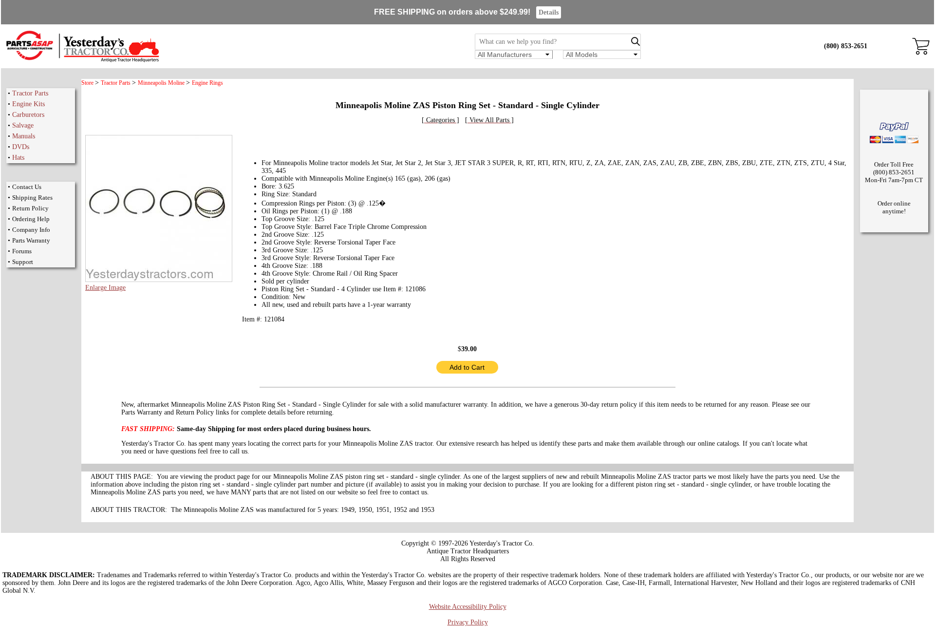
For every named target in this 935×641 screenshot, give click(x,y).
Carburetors (28, 114)
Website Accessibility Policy (467, 606)
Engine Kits (28, 104)
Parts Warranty (31, 240)
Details (549, 12)
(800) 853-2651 (845, 46)
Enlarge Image (105, 287)
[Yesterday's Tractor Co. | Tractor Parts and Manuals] (82, 60)
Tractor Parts (30, 93)
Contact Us (26, 186)
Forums (22, 251)
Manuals (23, 136)
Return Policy (30, 208)
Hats (18, 157)
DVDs (20, 147)
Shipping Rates (32, 197)
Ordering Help (31, 219)
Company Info (31, 229)
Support (22, 261)
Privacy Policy (468, 622)
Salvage (23, 125)
